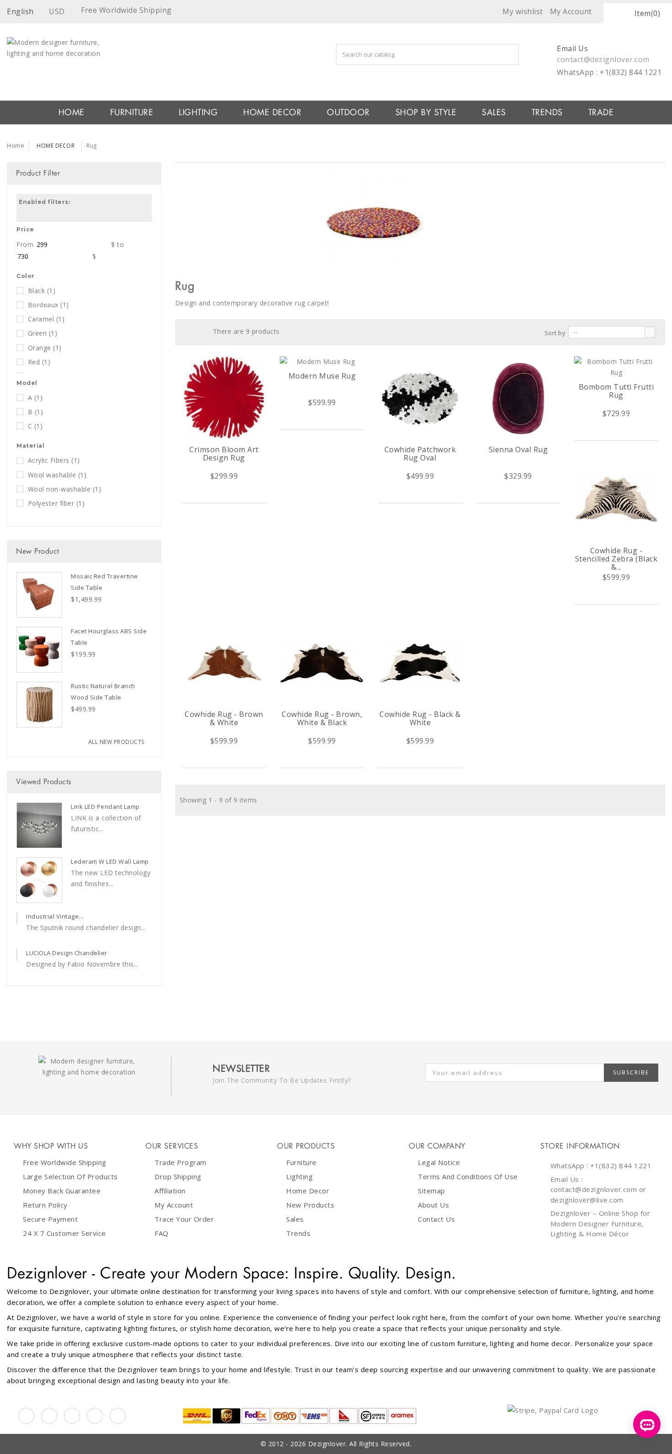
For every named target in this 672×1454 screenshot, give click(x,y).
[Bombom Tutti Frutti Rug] (616, 367)
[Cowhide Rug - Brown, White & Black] (322, 663)
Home (15, 145)
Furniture (301, 1162)
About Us (433, 1204)
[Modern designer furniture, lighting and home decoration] (140, 57)
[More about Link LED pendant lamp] (39, 825)
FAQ (162, 1233)
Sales (295, 1219)
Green (43, 333)
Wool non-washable (64, 489)
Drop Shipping (178, 1176)
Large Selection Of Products (70, 1176)
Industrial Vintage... (55, 916)
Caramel (46, 319)
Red (39, 362)
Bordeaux (48, 304)
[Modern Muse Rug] (322, 361)
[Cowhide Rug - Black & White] (420, 663)
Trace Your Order (184, 1219)
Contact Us (436, 1219)
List (199, 331)
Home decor (307, 1190)
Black (42, 290)
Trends (547, 112)
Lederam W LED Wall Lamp (110, 861)
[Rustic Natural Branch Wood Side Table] (39, 704)
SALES (494, 112)
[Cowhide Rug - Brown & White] (224, 663)
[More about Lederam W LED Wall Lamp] (39, 880)
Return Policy (45, 1204)
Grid (185, 331)
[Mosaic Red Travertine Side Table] (39, 595)
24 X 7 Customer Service (64, 1233)
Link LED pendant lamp (105, 806)
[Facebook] (26, 1416)
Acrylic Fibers (54, 460)
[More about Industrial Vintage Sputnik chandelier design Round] (16, 918)
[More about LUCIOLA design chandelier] (16, 955)
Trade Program (181, 1162)
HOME (72, 112)
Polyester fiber (56, 503)
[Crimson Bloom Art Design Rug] (224, 398)
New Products (310, 1204)
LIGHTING (198, 112)
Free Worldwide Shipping (65, 1162)
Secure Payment (50, 1219)
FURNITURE (132, 112)
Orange (45, 347)
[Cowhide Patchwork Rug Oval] (420, 398)
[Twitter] (49, 1416)
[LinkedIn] (95, 1416)
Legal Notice (439, 1162)
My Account (174, 1204)
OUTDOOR (348, 112)
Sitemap (431, 1190)
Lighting (299, 1176)
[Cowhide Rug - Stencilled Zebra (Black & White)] (616, 499)
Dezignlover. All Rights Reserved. (360, 1443)
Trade (601, 112)
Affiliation (170, 1190)
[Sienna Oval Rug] (518, 398)
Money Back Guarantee (62, 1190)
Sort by (555, 333)
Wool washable (57, 474)
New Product (37, 551)
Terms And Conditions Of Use (468, 1176)
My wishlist (522, 11)
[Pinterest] (72, 1416)
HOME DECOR (272, 112)
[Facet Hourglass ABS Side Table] (39, 650)
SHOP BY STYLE (426, 112)
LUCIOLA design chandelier (66, 953)
